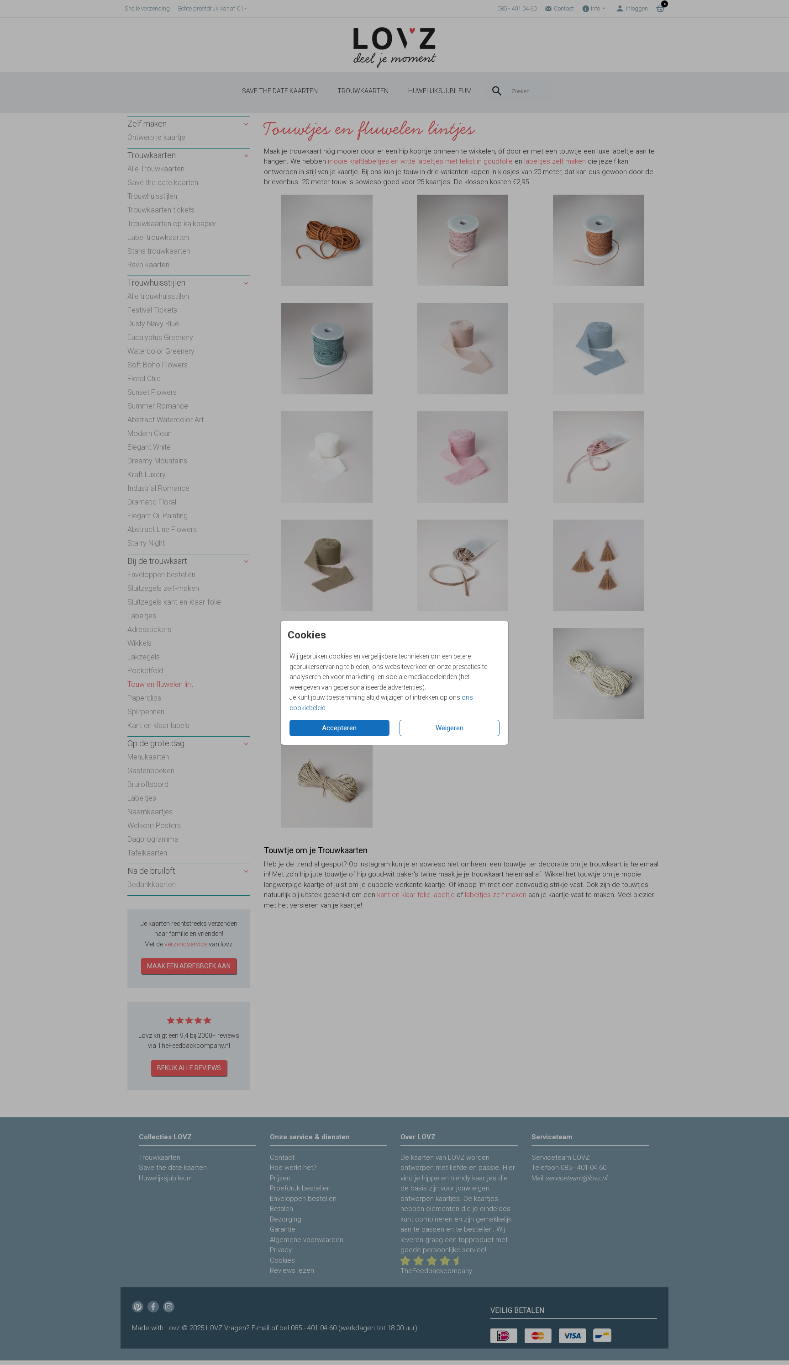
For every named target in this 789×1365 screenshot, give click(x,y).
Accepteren (339, 728)
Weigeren (449, 728)
